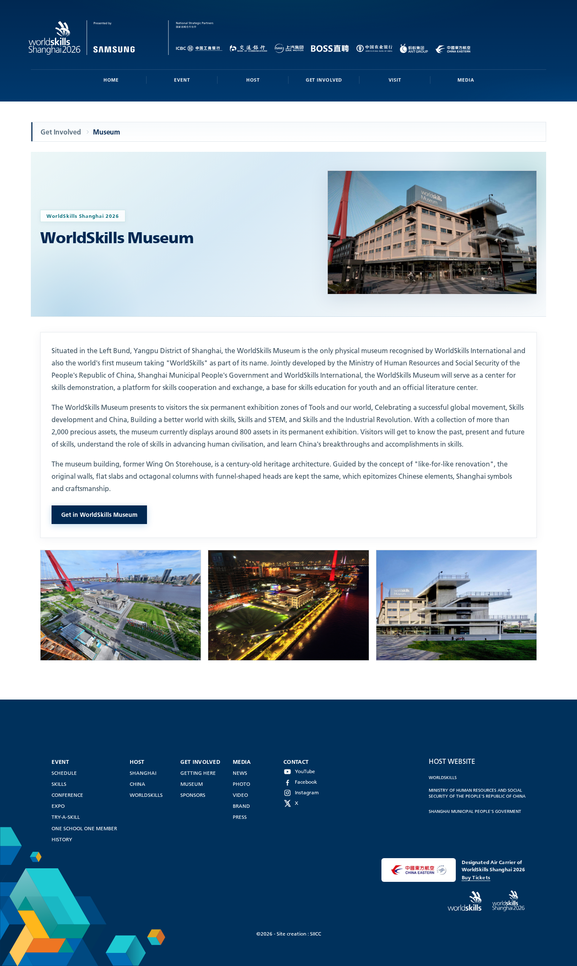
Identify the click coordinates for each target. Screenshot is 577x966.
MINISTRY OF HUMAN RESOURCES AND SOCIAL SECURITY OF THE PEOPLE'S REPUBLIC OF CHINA (477, 793)
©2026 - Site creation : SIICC (288, 933)
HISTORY (62, 839)
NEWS (240, 773)
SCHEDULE (64, 773)
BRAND (241, 806)
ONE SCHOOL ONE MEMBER (84, 828)
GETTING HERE (198, 773)
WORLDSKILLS (146, 795)
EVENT (182, 80)
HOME (111, 80)
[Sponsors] (190, 37)
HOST (253, 80)
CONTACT (295, 761)
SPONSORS (192, 795)
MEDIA (465, 80)
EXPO (58, 806)
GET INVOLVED (324, 80)
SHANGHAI (143, 773)
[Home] (99, 37)
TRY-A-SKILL (66, 817)
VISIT (395, 80)
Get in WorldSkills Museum (99, 515)
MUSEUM (191, 784)
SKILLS (59, 784)
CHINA (137, 784)
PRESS (240, 817)
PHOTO (241, 784)
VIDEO (240, 795)
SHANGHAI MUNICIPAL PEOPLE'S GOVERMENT (475, 811)
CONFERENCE (67, 795)
